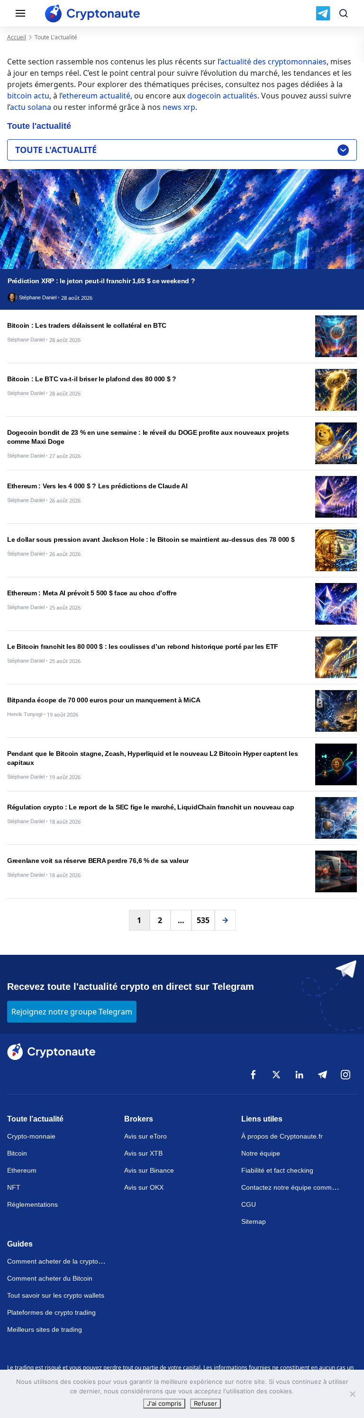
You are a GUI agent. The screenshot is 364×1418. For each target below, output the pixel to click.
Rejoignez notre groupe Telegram (71, 1011)
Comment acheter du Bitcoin (49, 1278)
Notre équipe (260, 1153)
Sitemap (253, 1221)
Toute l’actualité (35, 1119)
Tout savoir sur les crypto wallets (55, 1295)
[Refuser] (352, 1394)
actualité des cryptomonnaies (273, 61)
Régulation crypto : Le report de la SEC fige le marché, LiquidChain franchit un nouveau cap (150, 807)
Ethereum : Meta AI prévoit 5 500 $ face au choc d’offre (92, 593)
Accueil (16, 37)
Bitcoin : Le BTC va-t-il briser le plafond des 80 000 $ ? (91, 379)
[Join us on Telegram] (323, 13)
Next (225, 920)
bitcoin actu (28, 95)
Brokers (138, 1119)
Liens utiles (261, 1119)
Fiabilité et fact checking (277, 1170)
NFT (13, 1187)
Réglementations (32, 1204)
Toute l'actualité (56, 149)
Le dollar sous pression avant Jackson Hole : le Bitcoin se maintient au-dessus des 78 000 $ (151, 539)
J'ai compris (164, 1403)
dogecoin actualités (222, 95)
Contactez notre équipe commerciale (296, 1187)
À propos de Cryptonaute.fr (282, 1136)
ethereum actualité (96, 95)
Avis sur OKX (144, 1187)
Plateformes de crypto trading (51, 1312)
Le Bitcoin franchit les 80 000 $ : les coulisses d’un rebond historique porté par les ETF (142, 646)
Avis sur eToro (145, 1136)
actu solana (30, 107)
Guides (20, 1244)
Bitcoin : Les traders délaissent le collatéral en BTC (86, 325)
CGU (248, 1204)
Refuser (205, 1403)
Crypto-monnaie (31, 1136)
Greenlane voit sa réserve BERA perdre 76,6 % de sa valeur (98, 860)
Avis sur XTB (143, 1153)
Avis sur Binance (149, 1170)
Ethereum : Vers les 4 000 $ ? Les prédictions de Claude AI (97, 486)
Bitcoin (17, 1153)
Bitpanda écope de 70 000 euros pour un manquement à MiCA (103, 700)
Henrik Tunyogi (24, 714)
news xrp (179, 107)
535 (203, 920)
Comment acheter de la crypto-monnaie (67, 1261)
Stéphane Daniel (37, 297)
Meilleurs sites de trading (44, 1329)
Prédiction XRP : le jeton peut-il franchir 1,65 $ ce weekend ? (101, 281)
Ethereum (21, 1170)
